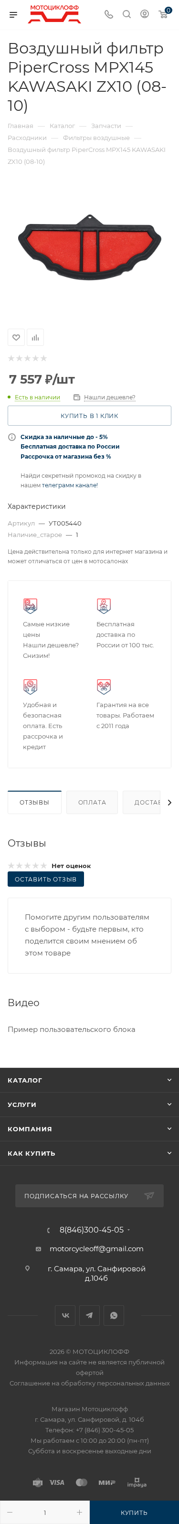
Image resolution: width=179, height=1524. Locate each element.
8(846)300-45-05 (92, 1230)
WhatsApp (114, 1315)
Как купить (31, 1153)
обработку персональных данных (115, 1383)
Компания (30, 1129)
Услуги (22, 1104)
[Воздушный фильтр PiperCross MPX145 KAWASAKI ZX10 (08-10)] (89, 247)
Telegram (89, 1315)
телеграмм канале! (70, 485)
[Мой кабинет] (144, 15)
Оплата (92, 802)
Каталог (25, 1080)
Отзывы (35, 802)
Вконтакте (65, 1315)
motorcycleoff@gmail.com (97, 1248)
